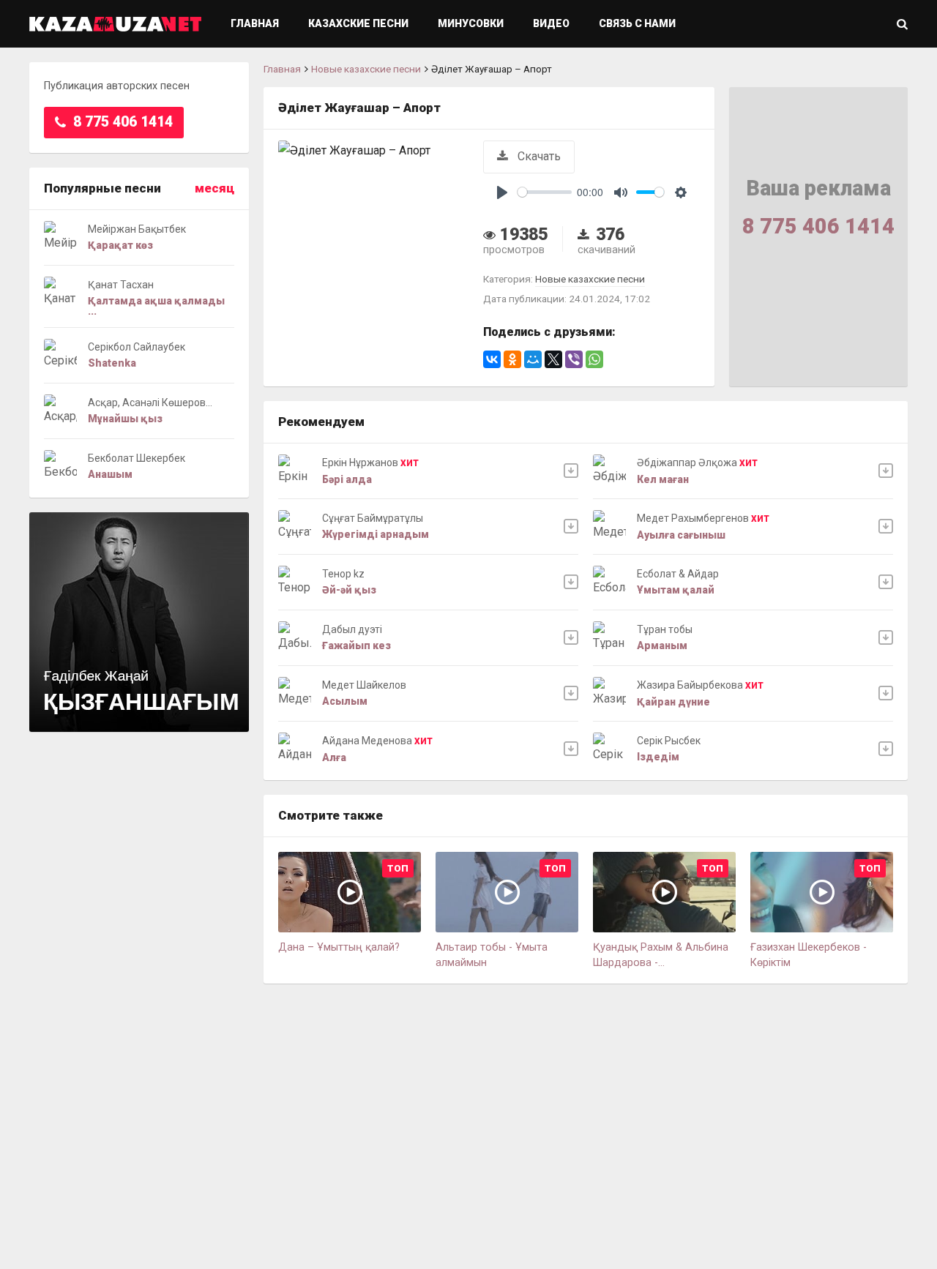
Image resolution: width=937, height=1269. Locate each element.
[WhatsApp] (594, 359)
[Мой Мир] (533, 359)
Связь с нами (637, 23)
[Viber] (574, 359)
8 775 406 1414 (121, 121)
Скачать (538, 156)
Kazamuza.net (115, 24)
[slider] (545, 192)
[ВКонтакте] (492, 359)
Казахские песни (358, 23)
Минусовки (471, 23)
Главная (255, 23)
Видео (551, 23)
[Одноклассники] (512, 359)
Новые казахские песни (366, 69)
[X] (553, 359)
